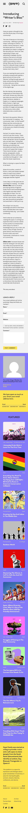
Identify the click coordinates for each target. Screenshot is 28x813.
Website (5, 319)
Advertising (17, 801)
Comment (6, 330)
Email (5, 313)
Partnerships (7, 801)
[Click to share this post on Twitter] (6, 26)
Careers (5, 803)
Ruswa (21, 22)
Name (5, 307)
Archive (16, 799)
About (5, 799)
